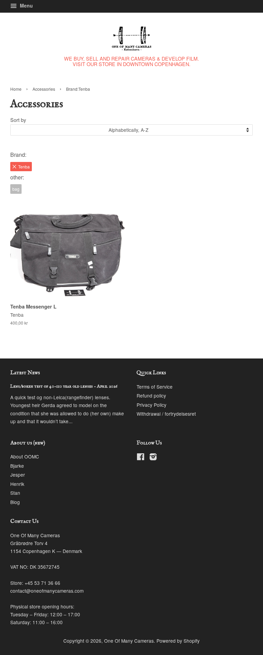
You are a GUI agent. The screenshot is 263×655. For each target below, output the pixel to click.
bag (16, 189)
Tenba (24, 166)
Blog (15, 502)
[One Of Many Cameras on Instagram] (153, 457)
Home (16, 89)
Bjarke (17, 465)
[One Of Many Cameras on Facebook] (141, 457)
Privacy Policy (151, 404)
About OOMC (24, 456)
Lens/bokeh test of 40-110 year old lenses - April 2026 (63, 386)
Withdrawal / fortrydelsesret (166, 413)
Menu (25, 5)
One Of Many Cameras (129, 640)
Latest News (25, 372)
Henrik (17, 483)
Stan (15, 492)
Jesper (17, 474)
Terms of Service (155, 386)
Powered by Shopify (178, 640)
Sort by (18, 119)
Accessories (44, 89)
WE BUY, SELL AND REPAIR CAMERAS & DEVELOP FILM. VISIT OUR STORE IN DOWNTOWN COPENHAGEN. (131, 61)
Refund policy (151, 395)
